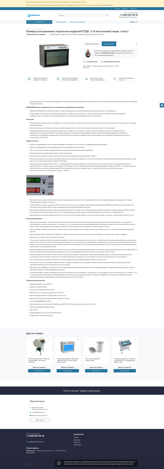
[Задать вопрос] (162, 105)
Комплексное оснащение (77, 22)
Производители (61, 22)
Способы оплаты (92, 61)
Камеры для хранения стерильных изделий (90, 34)
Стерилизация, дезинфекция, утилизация (63, 34)
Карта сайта (77, 444)
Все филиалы (30, 452)
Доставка (125, 8)
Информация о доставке (112, 61)
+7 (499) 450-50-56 (129, 15)
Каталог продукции (38, 28)
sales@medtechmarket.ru (129, 17)
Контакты (133, 8)
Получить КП (39, 370)
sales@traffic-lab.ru (107, 5)
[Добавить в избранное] (136, 44)
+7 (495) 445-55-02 (80, 5)
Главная (28, 28)
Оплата (117, 8)
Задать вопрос (40, 420)
